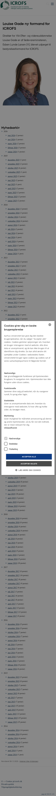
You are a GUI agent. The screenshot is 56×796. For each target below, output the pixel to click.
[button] (28, 470)
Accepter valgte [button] (29, 463)
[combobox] (50, 324)
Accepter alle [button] (29, 456)
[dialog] (28, 398)
